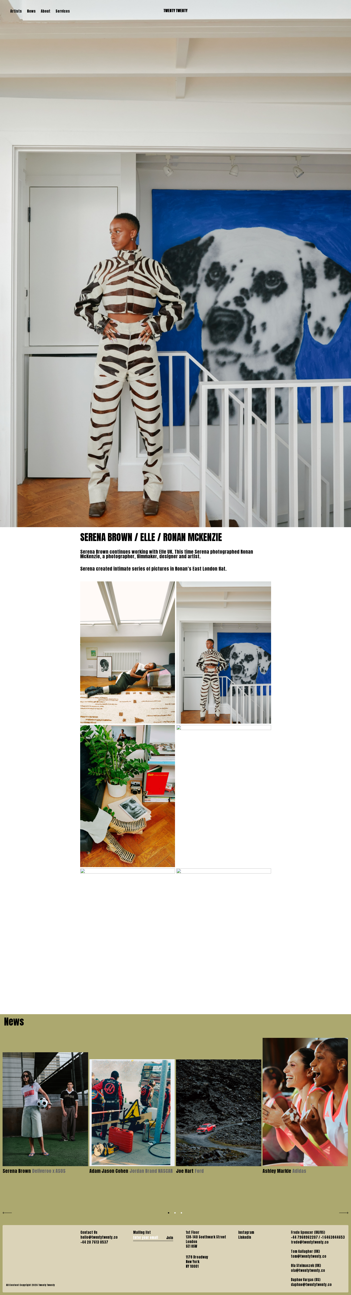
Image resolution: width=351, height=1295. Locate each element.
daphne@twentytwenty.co (311, 1284)
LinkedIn (244, 1237)
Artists (16, 11)
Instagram (246, 1232)
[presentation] (7, 1212)
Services (63, 11)
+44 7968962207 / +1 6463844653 (318, 1237)
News (31, 11)
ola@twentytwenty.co (308, 1270)
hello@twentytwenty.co (99, 1237)
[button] (168, 1212)
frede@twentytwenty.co (310, 1242)
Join (169, 1237)
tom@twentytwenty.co (308, 1256)
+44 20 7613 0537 (94, 1242)
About (45, 11)
